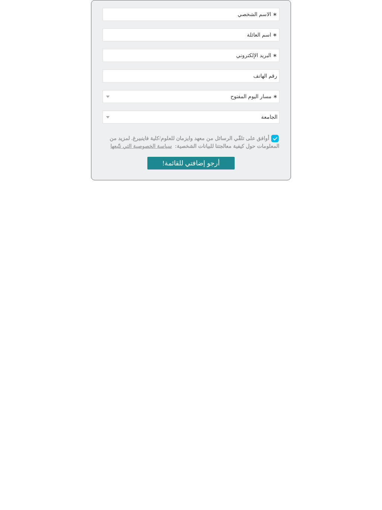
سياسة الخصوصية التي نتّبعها (141, 146)
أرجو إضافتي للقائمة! (191, 163)
